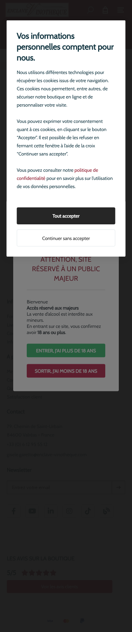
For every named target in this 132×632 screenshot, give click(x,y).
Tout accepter (66, 216)
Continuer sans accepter (66, 238)
